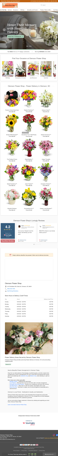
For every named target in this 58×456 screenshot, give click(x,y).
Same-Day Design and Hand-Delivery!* (10, 1)
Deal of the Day (13, 387)
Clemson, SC (8, 364)
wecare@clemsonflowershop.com (7, 439)
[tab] (31, 46)
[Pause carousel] (27, 46)
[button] (54, 450)
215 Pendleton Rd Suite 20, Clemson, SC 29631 (11, 436)
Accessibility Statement (33, 450)
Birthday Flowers (14, 381)
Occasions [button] (15, 10)
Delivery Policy (42, 450)
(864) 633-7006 (11, 288)
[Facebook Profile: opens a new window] (57, 435)
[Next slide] (53, 29)
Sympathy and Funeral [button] (32, 10)
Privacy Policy (24, 450)
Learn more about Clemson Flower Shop (17, 404)
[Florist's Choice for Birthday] (19, 226)
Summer (10, 10)
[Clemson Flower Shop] (10, 5)
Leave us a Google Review (51, 438)
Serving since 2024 (42, 51)
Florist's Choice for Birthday (26, 227)
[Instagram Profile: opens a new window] (54, 435)
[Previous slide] (4, 29)
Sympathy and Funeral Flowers (17, 384)
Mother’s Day (33, 376)
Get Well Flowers (14, 385)
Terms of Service (16, 450)
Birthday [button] (23, 10)
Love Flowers (13, 382)
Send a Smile (11, 34)
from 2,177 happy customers (18, 51)
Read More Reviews (8, 241)
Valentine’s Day (24, 376)
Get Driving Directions (12, 291)
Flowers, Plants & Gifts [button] (45, 10)
